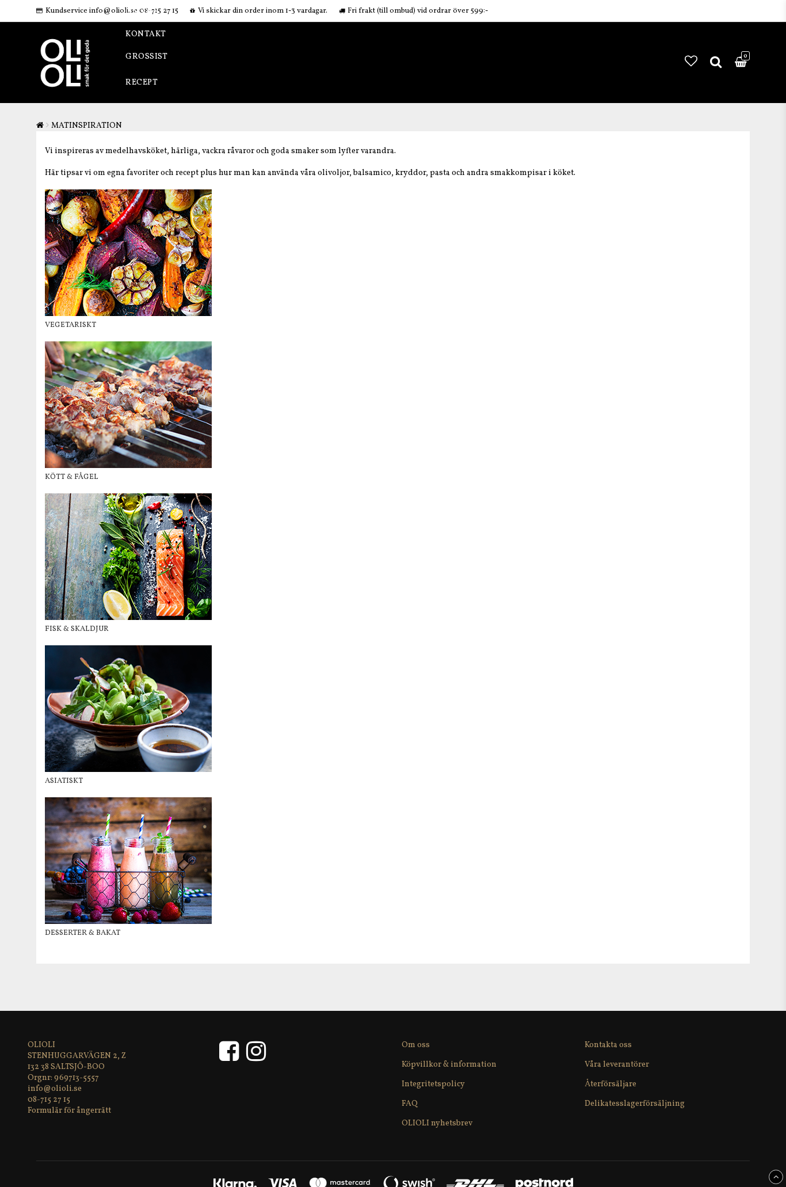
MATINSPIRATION (86, 125)
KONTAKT (145, 34)
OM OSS (141, 11)
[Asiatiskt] (128, 769)
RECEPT (141, 82)
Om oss (416, 1045)
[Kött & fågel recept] (128, 466)
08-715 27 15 (49, 1099)
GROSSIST (146, 56)
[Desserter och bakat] (128, 921)
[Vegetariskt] (128, 314)
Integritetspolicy (433, 1084)
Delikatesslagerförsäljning (635, 1103)
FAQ (410, 1103)
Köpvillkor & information (449, 1064)
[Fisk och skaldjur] (128, 617)
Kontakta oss (608, 1045)
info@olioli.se (55, 1088)
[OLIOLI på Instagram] (256, 1057)
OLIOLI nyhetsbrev (437, 1123)
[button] (691, 62)
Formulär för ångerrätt (69, 1110)
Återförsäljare (610, 1084)
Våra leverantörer (617, 1064)
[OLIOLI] (232, 1057)
